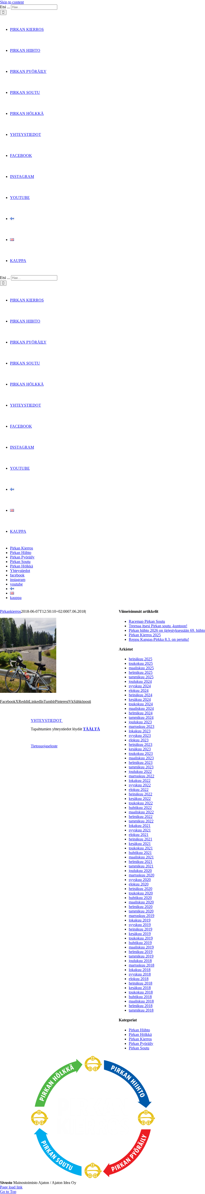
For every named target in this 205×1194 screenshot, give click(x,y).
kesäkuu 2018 (140, 988)
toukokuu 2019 (141, 938)
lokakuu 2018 (139, 970)
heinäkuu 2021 (140, 839)
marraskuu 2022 (141, 776)
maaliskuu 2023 (141, 758)
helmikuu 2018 (140, 1006)
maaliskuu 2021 (141, 857)
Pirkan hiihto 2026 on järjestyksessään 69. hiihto (167, 630)
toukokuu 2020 (141, 893)
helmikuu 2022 (140, 816)
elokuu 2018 (138, 979)
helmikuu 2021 (140, 861)
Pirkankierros (10, 611)
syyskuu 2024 (140, 686)
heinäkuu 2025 (140, 659)
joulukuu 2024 (140, 681)
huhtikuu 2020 (140, 898)
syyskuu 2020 (140, 879)
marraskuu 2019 (141, 916)
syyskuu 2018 (140, 974)
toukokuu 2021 (141, 848)
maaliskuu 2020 (141, 902)
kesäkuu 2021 (140, 843)
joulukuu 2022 (140, 771)
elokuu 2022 (138, 789)
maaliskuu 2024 (141, 708)
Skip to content (12, 2)
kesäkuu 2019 (140, 934)
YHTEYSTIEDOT (47, 720)
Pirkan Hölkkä (140, 1034)
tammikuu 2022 (141, 821)
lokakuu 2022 (139, 780)
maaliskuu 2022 (141, 812)
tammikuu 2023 (141, 767)
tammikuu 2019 (141, 956)
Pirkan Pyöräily (141, 1043)
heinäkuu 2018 (140, 983)
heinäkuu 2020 (140, 888)
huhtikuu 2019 (140, 943)
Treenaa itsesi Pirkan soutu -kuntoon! (158, 626)
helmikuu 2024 (140, 713)
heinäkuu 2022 (140, 794)
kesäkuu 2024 (140, 699)
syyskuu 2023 (140, 735)
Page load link (11, 1187)
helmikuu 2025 (140, 672)
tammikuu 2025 (141, 677)
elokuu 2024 (138, 690)
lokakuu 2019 (139, 920)
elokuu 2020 (138, 884)
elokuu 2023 (138, 740)
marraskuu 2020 (141, 875)
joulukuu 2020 (140, 870)
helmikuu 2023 (140, 762)
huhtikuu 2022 (140, 807)
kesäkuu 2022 (140, 798)
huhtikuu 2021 (140, 852)
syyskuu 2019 (140, 925)
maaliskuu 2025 (141, 668)
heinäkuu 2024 (140, 695)
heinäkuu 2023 (140, 744)
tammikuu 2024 (141, 717)
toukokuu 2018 (141, 992)
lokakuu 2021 (139, 825)
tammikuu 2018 (141, 1010)
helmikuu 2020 (140, 907)
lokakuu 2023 (139, 731)
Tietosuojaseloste (44, 746)
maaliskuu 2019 (141, 947)
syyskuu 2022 (140, 785)
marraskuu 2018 (141, 965)
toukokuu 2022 (141, 803)
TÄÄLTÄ (91, 729)
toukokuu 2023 (141, 753)
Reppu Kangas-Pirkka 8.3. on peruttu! (159, 639)
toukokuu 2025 (141, 663)
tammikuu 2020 (141, 911)
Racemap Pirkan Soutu (147, 621)
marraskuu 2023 (141, 726)
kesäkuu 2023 (140, 749)
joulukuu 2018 (140, 961)
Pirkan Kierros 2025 (145, 635)
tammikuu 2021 (141, 866)
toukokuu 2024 (141, 704)
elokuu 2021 (138, 834)
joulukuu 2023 (140, 722)
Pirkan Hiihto (139, 1030)
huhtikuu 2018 (140, 997)
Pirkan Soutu (139, 1048)
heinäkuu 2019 (140, 929)
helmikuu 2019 (140, 952)
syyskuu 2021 (140, 830)
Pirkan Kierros (140, 1039)
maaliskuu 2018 (141, 1001)
